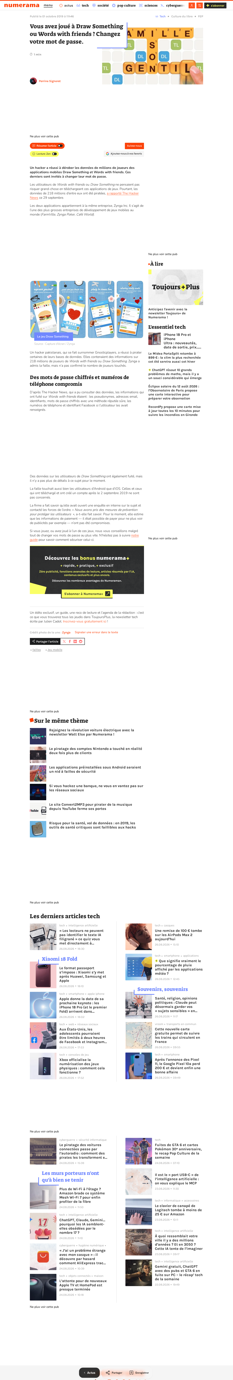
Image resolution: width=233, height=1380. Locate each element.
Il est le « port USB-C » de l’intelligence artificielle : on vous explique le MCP (177, 1179)
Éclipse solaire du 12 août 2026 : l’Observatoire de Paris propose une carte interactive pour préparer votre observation (173, 392)
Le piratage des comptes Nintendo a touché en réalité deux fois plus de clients (95, 751)
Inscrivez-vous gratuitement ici (84, 621)
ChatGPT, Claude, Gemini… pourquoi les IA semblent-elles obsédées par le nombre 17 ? (82, 1226)
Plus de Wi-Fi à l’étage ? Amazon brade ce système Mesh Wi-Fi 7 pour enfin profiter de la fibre (82, 1195)
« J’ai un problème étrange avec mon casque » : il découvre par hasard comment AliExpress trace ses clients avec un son (82, 1256)
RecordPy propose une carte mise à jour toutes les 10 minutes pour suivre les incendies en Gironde (174, 411)
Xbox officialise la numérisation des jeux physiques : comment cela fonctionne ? (82, 1066)
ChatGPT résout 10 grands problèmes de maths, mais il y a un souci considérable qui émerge (175, 374)
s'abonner (217, 5)
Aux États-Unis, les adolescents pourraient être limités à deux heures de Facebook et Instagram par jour (82, 1035)
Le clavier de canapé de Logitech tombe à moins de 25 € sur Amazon (178, 1210)
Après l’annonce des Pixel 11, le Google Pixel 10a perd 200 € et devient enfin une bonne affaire (178, 1065)
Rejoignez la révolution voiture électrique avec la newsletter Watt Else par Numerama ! (91, 732)
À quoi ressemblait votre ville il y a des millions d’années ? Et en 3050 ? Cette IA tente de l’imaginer (179, 1242)
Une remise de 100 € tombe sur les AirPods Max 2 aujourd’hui (178, 935)
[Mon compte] (192, 5)
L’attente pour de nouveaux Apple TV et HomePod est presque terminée (83, 1285)
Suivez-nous (134, 145)
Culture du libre (182, 16)
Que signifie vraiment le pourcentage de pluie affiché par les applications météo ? (179, 967)
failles (36, 649)
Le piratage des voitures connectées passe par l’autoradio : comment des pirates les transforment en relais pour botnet (83, 1151)
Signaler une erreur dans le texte (96, 632)
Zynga (66, 632)
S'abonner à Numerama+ (83, 594)
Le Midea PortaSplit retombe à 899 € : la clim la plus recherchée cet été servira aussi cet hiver (174, 358)
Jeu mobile (55, 649)
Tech (163, 16)
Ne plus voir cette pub (44, 136)
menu (48, 5)
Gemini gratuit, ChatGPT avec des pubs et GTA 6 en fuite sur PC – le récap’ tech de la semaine (179, 1272)
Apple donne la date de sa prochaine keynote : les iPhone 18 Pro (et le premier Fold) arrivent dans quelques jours (83, 1005)
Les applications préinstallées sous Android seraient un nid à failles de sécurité (95, 769)
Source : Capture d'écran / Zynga (54, 344)
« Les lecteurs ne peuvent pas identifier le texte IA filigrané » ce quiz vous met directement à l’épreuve (81, 937)
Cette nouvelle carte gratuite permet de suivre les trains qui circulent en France (177, 1035)
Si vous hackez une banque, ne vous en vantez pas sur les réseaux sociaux (96, 788)
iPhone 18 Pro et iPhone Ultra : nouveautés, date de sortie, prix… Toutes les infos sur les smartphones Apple (181, 341)
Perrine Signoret (50, 81)
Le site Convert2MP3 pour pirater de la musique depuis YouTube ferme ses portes (90, 806)
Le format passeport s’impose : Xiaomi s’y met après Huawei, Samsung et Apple (82, 974)
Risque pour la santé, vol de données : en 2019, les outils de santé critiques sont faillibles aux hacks (92, 825)
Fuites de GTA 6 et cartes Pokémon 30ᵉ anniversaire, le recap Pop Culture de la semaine (178, 1151)
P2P (200, 16)
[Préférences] (199, 5)
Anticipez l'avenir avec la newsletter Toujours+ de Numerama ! (167, 313)
